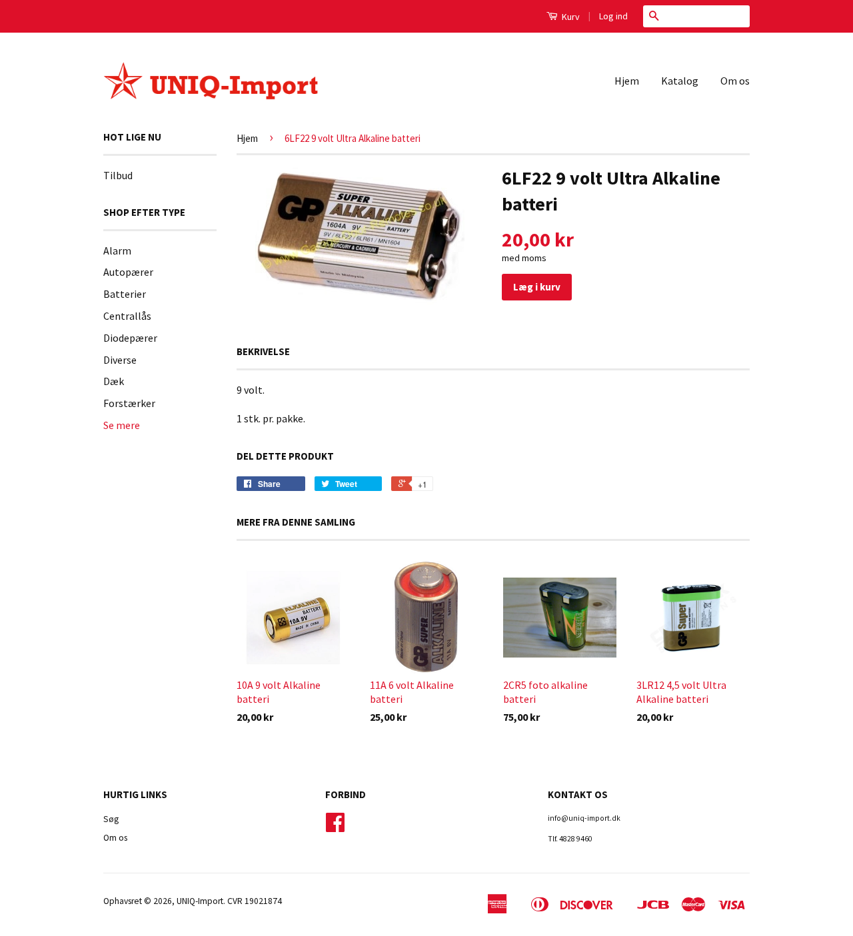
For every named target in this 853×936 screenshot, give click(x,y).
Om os (735, 80)
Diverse (120, 359)
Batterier (124, 293)
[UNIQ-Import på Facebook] (335, 827)
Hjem (626, 80)
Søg (111, 819)
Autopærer (128, 271)
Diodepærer (130, 337)
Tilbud (118, 175)
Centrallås (127, 315)
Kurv (570, 17)
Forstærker (129, 403)
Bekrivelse (263, 351)
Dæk (113, 381)
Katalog (679, 80)
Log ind (613, 16)
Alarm (117, 250)
